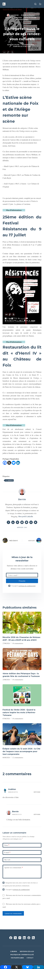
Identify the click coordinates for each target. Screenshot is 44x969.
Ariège (9, 480)
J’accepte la (23, 586)
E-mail (7, 852)
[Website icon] (17, 522)
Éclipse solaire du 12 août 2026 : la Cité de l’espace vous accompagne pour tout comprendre (21, 751)
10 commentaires (17, 643)
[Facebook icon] (8, 522)
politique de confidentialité (27, 586)
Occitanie (32, 18)
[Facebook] (5, 463)
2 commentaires (22, 20)
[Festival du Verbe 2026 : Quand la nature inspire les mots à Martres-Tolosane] (22, 695)
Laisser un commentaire (13, 913)
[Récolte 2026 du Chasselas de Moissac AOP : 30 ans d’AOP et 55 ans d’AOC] (22, 623)
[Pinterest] (28, 937)
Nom (6, 845)
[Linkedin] (18, 463)
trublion (12, 789)
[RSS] (33, 937)
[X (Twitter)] (15, 937)
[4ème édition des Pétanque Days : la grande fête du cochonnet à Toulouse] (22, 659)
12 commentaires (17, 757)
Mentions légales (27, 951)
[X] (9, 463)
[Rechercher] (35, 4)
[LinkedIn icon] (13, 522)
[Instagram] (19, 937)
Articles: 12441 (22, 527)
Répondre (37, 792)
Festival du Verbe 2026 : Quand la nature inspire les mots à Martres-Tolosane (19, 712)
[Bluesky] (14, 463)
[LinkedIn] (24, 937)
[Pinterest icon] (31, 522)
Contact (30, 958)
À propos (13, 951)
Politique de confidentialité (22, 955)
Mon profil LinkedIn (25, 516)
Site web (7, 859)
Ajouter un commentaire (13, 867)
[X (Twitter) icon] (22, 522)
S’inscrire (22, 581)
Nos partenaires (17, 958)
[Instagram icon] (26, 522)
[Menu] (40, 4)
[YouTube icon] (35, 522)
